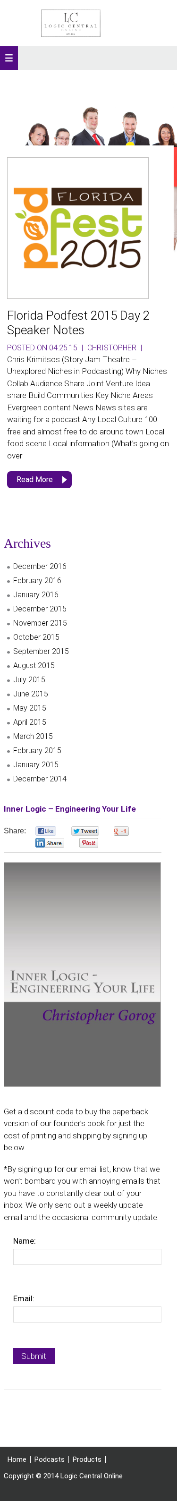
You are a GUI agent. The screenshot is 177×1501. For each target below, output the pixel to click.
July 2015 (29, 679)
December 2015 (40, 608)
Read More (35, 479)
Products (87, 1459)
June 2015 (30, 693)
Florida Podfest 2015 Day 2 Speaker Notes (78, 322)
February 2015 (37, 750)
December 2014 (40, 778)
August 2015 (34, 665)
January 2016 (36, 594)
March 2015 (33, 736)
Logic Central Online (71, 23)
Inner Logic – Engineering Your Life (70, 809)
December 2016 (40, 566)
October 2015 (36, 637)
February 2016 (37, 580)
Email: (23, 1298)
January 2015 (36, 764)
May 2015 (29, 708)
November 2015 (40, 623)
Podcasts (49, 1459)
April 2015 (29, 722)
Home (17, 1459)
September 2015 (41, 651)
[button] (9, 58)
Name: (24, 1241)
